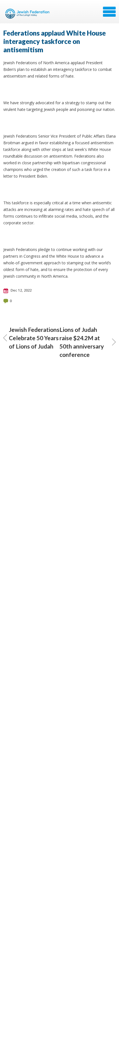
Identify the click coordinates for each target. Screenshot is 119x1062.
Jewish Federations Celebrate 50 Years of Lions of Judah (34, 338)
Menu (109, 12)
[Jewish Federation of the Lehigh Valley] (28, 14)
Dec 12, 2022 (21, 290)
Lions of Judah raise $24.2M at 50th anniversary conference (82, 342)
